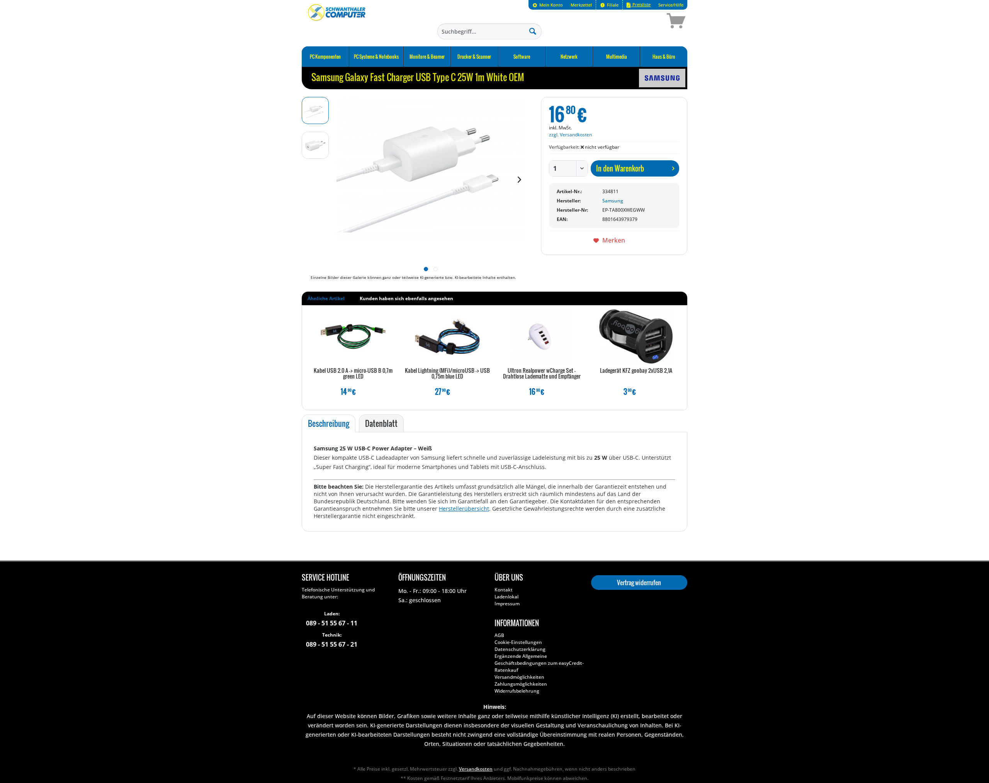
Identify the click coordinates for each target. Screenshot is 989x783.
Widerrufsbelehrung (516, 691)
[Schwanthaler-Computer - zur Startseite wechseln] (337, 22)
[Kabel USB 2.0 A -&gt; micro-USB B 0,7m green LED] (353, 336)
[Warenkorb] (648, 22)
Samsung (612, 200)
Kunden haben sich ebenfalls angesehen (406, 298)
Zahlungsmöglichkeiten (520, 684)
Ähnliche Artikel (326, 298)
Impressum (507, 603)
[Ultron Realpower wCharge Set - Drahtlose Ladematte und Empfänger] (541, 336)
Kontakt (503, 589)
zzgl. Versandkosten (570, 134)
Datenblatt (381, 423)
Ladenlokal (506, 596)
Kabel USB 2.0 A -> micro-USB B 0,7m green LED (353, 373)
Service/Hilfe (670, 5)
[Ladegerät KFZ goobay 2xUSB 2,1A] (636, 336)
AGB (499, 635)
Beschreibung (328, 423)
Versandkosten (476, 769)
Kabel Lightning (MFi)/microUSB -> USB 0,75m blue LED (447, 373)
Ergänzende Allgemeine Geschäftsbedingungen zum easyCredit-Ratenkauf (539, 663)
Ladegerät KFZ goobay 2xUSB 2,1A (636, 370)
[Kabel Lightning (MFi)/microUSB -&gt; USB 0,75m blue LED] (447, 336)
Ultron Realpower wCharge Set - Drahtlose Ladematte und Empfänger (542, 373)
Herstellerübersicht (464, 508)
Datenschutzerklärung (519, 649)
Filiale (612, 5)
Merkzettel (581, 5)
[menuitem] (547, 5)
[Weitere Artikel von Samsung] (662, 78)
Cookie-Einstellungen (518, 642)
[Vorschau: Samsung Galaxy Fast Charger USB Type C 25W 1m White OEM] (315, 110)
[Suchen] (532, 31)
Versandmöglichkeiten (519, 677)
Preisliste (641, 4)
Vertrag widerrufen (639, 582)
